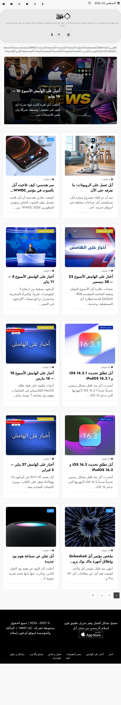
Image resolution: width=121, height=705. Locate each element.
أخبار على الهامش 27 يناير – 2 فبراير (32, 467)
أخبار (50, 139)
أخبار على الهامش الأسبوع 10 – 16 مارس (32, 376)
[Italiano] (8, 47)
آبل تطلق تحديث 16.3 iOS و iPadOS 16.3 (91, 467)
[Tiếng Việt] (10, 51)
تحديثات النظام (105, 327)
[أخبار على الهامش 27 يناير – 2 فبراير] (31, 435)
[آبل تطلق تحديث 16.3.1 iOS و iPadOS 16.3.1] (90, 344)
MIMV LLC (25, 628)
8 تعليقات (47, 270)
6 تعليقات (106, 179)
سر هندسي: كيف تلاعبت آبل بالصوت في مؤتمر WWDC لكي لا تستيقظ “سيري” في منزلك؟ (33, 188)
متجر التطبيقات (73, 654)
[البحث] (59, 34)
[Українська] (28, 51)
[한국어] (103, 51)
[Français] (62, 47)
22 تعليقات (105, 367)
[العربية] (113, 47)
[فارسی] (86, 51)
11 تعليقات (46, 550)
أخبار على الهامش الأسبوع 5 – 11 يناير (31, 279)
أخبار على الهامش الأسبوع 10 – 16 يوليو (36, 93)
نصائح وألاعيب (36, 654)
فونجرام (57, 658)
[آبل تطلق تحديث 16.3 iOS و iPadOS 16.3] (90, 435)
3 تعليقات (47, 179)
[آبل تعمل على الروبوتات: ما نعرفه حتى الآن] (90, 156)
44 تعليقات (105, 550)
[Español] (48, 51)
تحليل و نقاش (54, 654)
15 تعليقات (46, 367)
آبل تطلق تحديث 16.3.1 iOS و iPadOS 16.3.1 (91, 376)
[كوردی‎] (95, 51)
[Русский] (58, 51)
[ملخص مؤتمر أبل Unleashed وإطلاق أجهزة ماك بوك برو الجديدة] (90, 527)
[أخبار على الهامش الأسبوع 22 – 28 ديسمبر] (90, 247)
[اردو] (19, 51)
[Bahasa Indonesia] (21, 47)
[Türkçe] (39, 51)
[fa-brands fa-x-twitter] (34, 4)
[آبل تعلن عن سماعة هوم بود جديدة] (31, 527)
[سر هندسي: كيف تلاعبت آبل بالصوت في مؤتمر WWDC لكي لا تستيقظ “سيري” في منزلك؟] (31, 156)
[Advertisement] (60, 684)
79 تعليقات (105, 270)
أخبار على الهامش (55, 86)
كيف (68, 658)
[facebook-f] (42, 4)
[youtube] (11, 4)
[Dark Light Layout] (52, 34)
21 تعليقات (105, 458)
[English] (80, 47)
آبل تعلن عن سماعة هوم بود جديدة (33, 559)
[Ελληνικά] (42, 47)
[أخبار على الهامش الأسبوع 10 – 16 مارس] (31, 344)
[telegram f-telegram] (27, 4)
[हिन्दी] (33, 47)
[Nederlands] (91, 47)
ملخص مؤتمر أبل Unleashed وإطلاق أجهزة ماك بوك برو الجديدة (91, 559)
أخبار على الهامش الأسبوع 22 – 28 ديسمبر (91, 279)
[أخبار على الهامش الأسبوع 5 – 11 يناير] (31, 247)
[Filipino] (71, 47)
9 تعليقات (47, 458)
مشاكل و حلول (17, 654)
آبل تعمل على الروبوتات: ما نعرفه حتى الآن (92, 187)
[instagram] (19, 4)
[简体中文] (103, 47)
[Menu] (68, 35)
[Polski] (78, 51)
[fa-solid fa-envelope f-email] (3, 4)
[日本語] (112, 51)
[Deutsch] (52, 47)
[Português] (68, 51)
